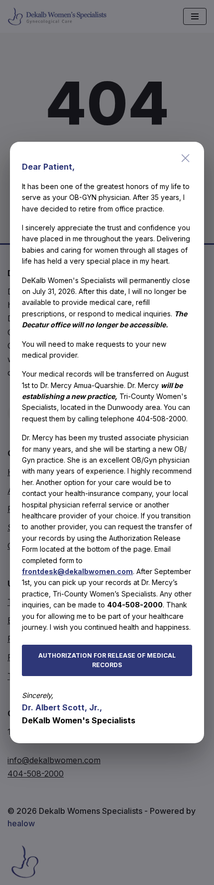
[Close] (185, 158)
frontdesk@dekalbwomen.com (77, 571)
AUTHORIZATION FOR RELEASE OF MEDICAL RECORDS (107, 660)
